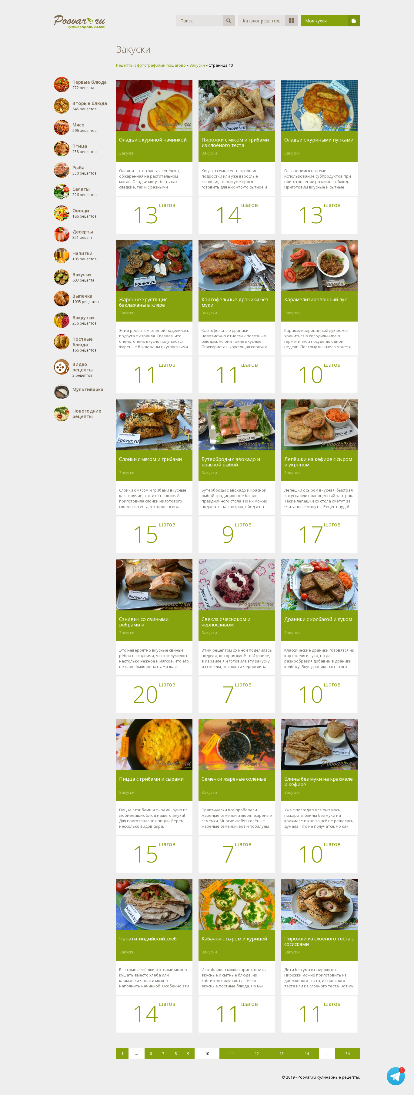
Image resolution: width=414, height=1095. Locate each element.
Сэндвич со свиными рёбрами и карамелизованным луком (151, 621)
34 (348, 1053)
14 (307, 1053)
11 (232, 1053)
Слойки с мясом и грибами (150, 459)
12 (257, 1053)
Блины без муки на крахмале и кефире (318, 781)
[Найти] (229, 20)
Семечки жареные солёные (234, 779)
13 (281, 1053)
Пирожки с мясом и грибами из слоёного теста (235, 142)
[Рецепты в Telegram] (396, 1076)
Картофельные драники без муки (235, 302)
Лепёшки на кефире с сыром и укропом (318, 461)
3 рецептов (82, 369)
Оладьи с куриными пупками (318, 140)
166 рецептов (84, 344)
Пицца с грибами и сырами (151, 779)
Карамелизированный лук (315, 300)
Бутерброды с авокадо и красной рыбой (231, 461)
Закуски (127, 153)
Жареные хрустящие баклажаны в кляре (143, 302)
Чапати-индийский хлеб (148, 939)
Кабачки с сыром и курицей (234, 939)
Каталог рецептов (262, 21)
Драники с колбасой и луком (318, 619)
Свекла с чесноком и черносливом (226, 621)
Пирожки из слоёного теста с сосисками (319, 941)
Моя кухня (316, 21)
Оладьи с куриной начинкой (153, 140)
